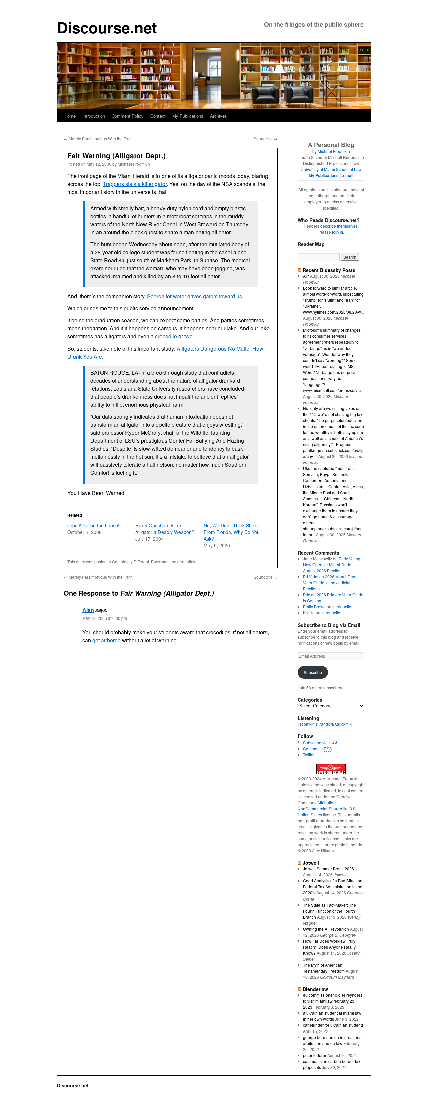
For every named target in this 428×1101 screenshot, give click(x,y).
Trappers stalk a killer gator (135, 184)
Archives (218, 116)
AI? (306, 276)
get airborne (106, 640)
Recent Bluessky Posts (329, 270)
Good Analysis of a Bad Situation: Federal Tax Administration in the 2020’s (333, 887)
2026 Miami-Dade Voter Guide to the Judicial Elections (330, 582)
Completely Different (130, 561)
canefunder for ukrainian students (333, 1025)
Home (70, 116)
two (188, 336)
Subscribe (313, 672)
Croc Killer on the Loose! (93, 525)
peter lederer (314, 1055)
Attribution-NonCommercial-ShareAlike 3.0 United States (326, 808)
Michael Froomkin (134, 164)
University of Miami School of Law (331, 169)
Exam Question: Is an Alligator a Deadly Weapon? (164, 528)
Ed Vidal (310, 576)
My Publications (187, 116)
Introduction (93, 116)
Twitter (309, 755)
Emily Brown (314, 606)
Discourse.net (107, 27)
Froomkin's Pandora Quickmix (325, 724)
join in (337, 232)
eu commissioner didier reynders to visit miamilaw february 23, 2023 (332, 1001)
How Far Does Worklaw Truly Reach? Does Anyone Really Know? (329, 947)
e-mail (347, 175)
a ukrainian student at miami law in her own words (332, 1016)
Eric (306, 594)
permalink (186, 561)
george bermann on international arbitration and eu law (333, 1040)
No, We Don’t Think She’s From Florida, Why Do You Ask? (232, 532)
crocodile (166, 336)
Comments (317, 748)
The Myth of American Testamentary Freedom (324, 968)
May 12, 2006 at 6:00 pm (104, 618)
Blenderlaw (315, 989)
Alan (88, 610)
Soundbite (266, 138)
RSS (333, 742)
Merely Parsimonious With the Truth (98, 138)
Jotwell (311, 862)
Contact (158, 116)
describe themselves (339, 226)
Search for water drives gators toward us (194, 296)
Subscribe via (316, 742)
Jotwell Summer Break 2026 (328, 868)
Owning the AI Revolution (326, 929)
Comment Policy (128, 116)
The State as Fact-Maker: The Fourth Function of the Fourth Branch (329, 911)
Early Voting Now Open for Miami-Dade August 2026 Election (331, 564)
